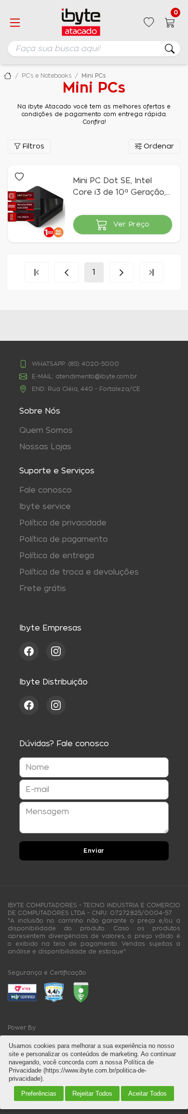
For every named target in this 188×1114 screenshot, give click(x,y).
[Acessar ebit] (22, 992)
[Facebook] (32, 651)
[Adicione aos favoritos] (19, 177)
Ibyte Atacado (8, 76)
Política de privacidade (63, 523)
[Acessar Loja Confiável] (54, 992)
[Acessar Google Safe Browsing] (81, 992)
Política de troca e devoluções (79, 572)
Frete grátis (42, 588)
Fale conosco (45, 490)
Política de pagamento (63, 539)
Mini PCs (93, 76)
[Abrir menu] (15, 22)
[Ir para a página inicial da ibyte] (81, 22)
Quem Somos (46, 430)
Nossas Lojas (45, 447)
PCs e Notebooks (46, 76)
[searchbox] (94, 48)
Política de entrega (56, 556)
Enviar (94, 851)
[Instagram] (56, 651)
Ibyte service (45, 506)
